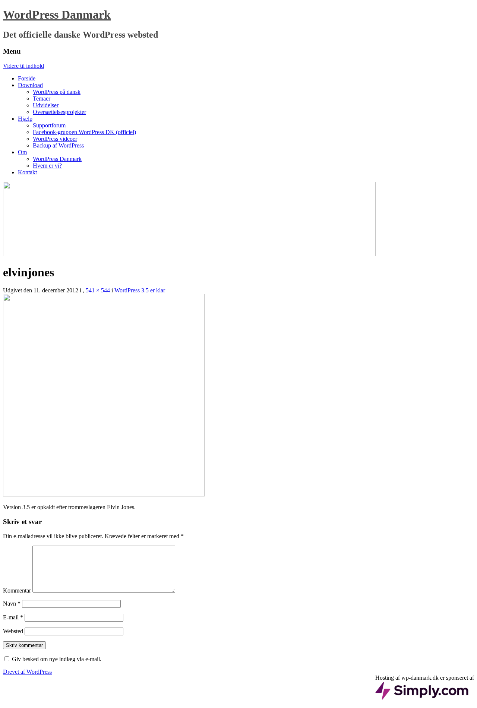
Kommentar (17, 590)
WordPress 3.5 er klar (139, 290)
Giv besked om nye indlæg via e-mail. (56, 659)
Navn (11, 603)
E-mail (13, 617)
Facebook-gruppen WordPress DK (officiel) (84, 132)
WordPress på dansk (56, 92)
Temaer (41, 98)
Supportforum (49, 125)
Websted (13, 631)
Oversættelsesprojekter (59, 112)
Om (22, 152)
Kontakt (27, 172)
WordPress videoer (55, 139)
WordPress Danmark (57, 14)
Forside (26, 78)
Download (30, 85)
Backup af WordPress (58, 145)
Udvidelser (46, 105)
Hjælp (25, 118)
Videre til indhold (23, 66)
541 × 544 (98, 290)
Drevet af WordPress (27, 672)
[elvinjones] (104, 494)
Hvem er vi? (47, 165)
